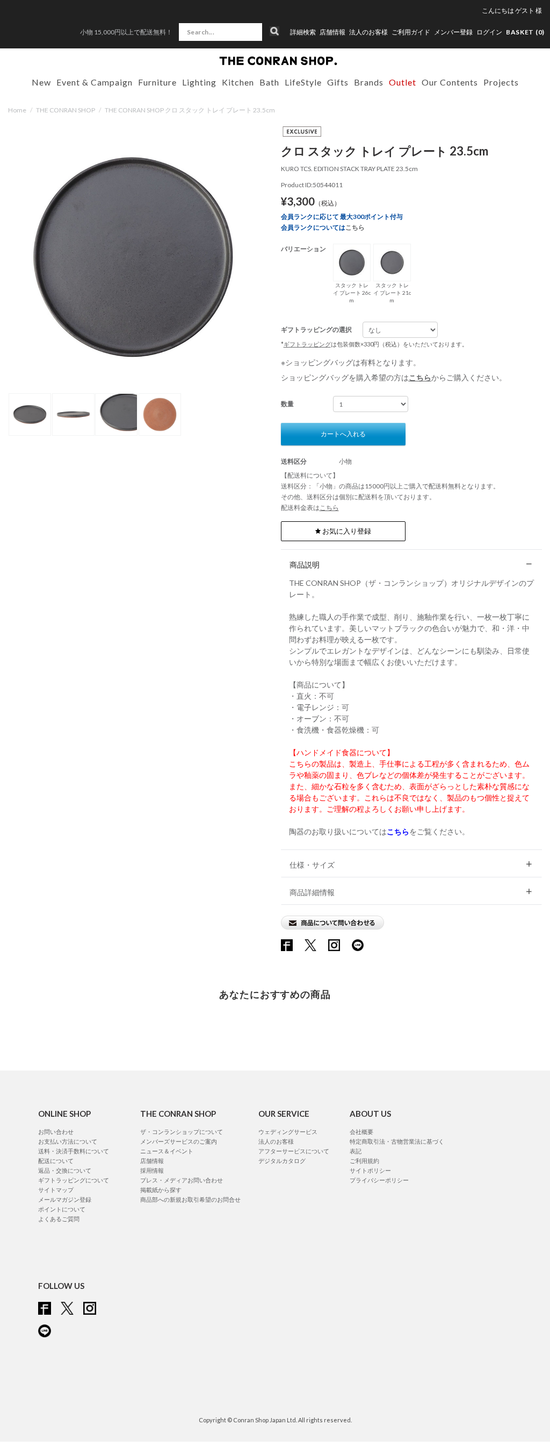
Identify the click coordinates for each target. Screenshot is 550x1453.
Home (17, 110)
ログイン (489, 32)
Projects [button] (501, 82)
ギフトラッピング (307, 344)
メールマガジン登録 (64, 1199)
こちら (355, 227)
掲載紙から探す (161, 1189)
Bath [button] (269, 82)
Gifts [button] (338, 82)
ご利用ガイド (411, 32)
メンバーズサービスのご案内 (178, 1141)
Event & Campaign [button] (94, 82)
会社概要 (361, 1131)
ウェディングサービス (287, 1131)
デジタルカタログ (282, 1160)
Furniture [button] (157, 82)
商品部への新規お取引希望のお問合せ (190, 1199)
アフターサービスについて (293, 1150)
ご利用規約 (364, 1160)
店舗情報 (332, 32)
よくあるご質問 (58, 1218)
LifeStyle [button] (303, 82)
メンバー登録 (453, 32)
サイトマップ (56, 1189)
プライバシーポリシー (379, 1179)
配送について (56, 1160)
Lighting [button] (199, 82)
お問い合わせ (56, 1131)
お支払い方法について (67, 1141)
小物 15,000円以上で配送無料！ (126, 32)
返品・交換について (64, 1170)
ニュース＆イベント (166, 1150)
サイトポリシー (370, 1170)
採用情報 (152, 1170)
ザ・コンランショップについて (181, 1131)
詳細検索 (303, 32)
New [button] (41, 82)
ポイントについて (61, 1209)
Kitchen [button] (238, 82)
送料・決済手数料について (73, 1150)
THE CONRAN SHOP (65, 110)
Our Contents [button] (450, 82)
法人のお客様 (368, 32)
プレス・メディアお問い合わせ (181, 1179)
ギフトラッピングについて (73, 1179)
